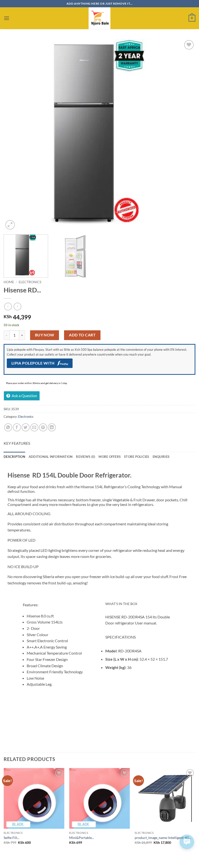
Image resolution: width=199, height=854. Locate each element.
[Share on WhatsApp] (8, 427)
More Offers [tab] (110, 457)
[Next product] (8, 306)
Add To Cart (82, 335)
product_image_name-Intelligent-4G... (163, 838)
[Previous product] (17, 306)
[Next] (185, 135)
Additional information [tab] (51, 457)
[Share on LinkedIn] (52, 427)
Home (9, 282)
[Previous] (13, 135)
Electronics (30, 282)
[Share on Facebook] (17, 427)
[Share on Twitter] (26, 427)
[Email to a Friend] (34, 427)
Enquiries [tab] (161, 457)
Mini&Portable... (81, 838)
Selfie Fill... (11, 838)
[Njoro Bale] (99, 18)
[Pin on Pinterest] (43, 427)
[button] (6, 18)
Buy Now (44, 335)
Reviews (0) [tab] (85, 457)
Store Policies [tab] (136, 457)
